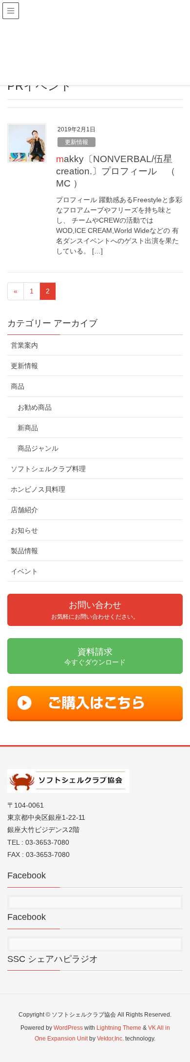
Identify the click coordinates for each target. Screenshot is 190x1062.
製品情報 (24, 551)
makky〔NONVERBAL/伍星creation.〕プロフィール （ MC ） (115, 171)
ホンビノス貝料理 (38, 489)
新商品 (28, 428)
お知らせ (24, 530)
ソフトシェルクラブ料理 (48, 469)
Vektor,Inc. (110, 1038)
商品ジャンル (38, 448)
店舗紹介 (24, 510)
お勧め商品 (35, 407)
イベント (24, 571)
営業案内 (24, 345)
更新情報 (76, 142)
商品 (17, 386)
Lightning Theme (118, 1027)
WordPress (68, 1027)
